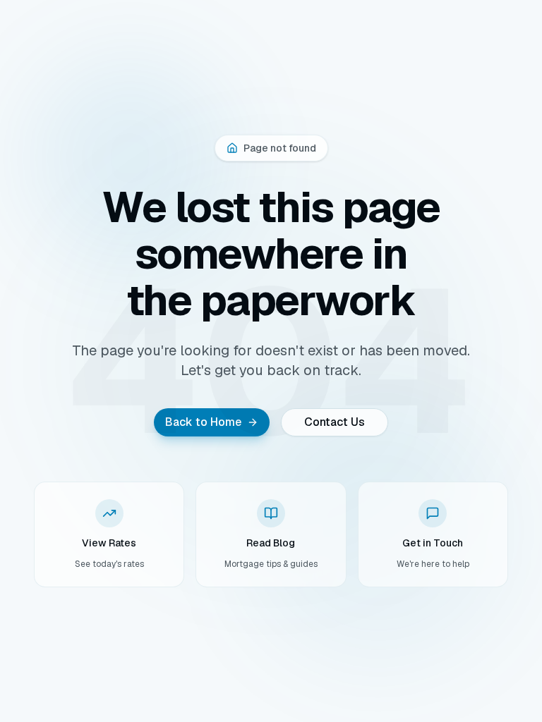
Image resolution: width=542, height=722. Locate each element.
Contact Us (334, 422)
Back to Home (203, 422)
